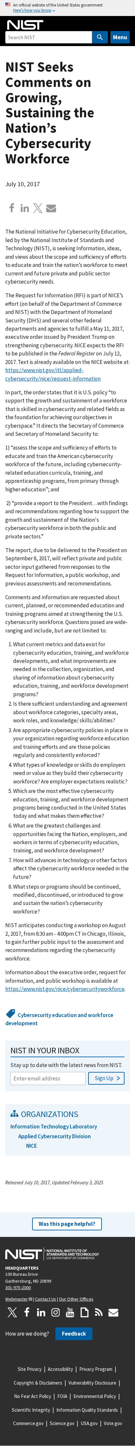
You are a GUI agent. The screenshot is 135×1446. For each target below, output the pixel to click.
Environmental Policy (94, 1396)
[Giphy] (84, 1312)
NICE (31, 1145)
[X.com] (38, 208)
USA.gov (89, 1423)
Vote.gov (113, 1423)
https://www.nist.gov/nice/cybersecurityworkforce (65, 989)
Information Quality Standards (87, 1410)
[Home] (25, 25)
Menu (120, 37)
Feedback (74, 1333)
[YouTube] (70, 1312)
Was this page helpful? (67, 1223)
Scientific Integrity (31, 1410)
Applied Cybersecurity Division (54, 1136)
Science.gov (62, 1423)
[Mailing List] (113, 1312)
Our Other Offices (76, 1299)
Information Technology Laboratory (53, 1126)
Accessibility (60, 1369)
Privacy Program (95, 1369)
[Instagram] (55, 1312)
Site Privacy (30, 1369)
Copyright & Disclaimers (38, 1383)
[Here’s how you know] (67, 8)
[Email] (51, 208)
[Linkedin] (24, 208)
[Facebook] (11, 208)
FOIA (62, 1396)
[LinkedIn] (41, 1312)
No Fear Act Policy (32, 1396)
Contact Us (45, 1299)
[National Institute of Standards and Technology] (52, 1253)
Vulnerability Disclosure (92, 1383)
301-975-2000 (18, 1287)
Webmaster (16, 1299)
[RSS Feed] (99, 1312)
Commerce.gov (28, 1423)
